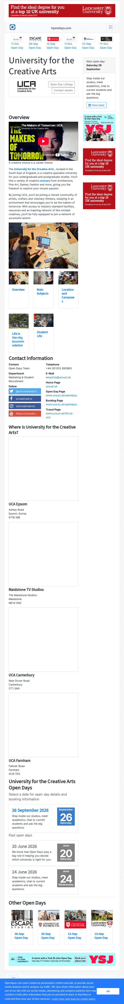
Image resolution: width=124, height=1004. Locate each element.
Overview (18, 289)
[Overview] (18, 277)
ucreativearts (24, 398)
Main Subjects (42, 291)
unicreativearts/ (25, 406)
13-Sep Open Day (101, 936)
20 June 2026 (24, 846)
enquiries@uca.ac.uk (58, 377)
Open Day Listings (61, 84)
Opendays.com (61, 28)
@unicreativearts (26, 391)
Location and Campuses (68, 295)
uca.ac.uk (51, 386)
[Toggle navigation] (110, 27)
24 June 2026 (24, 872)
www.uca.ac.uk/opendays (61, 395)
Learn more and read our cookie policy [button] (73, 999)
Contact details (63, 90)
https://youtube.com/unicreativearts (28, 413)
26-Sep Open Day (21, 936)
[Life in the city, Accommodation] (19, 321)
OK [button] (108, 991)
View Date (97, 105)
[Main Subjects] (43, 277)
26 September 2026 (30, 810)
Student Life (42, 334)
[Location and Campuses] (68, 277)
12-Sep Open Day (74, 936)
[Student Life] (43, 320)
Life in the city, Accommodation (18, 339)
